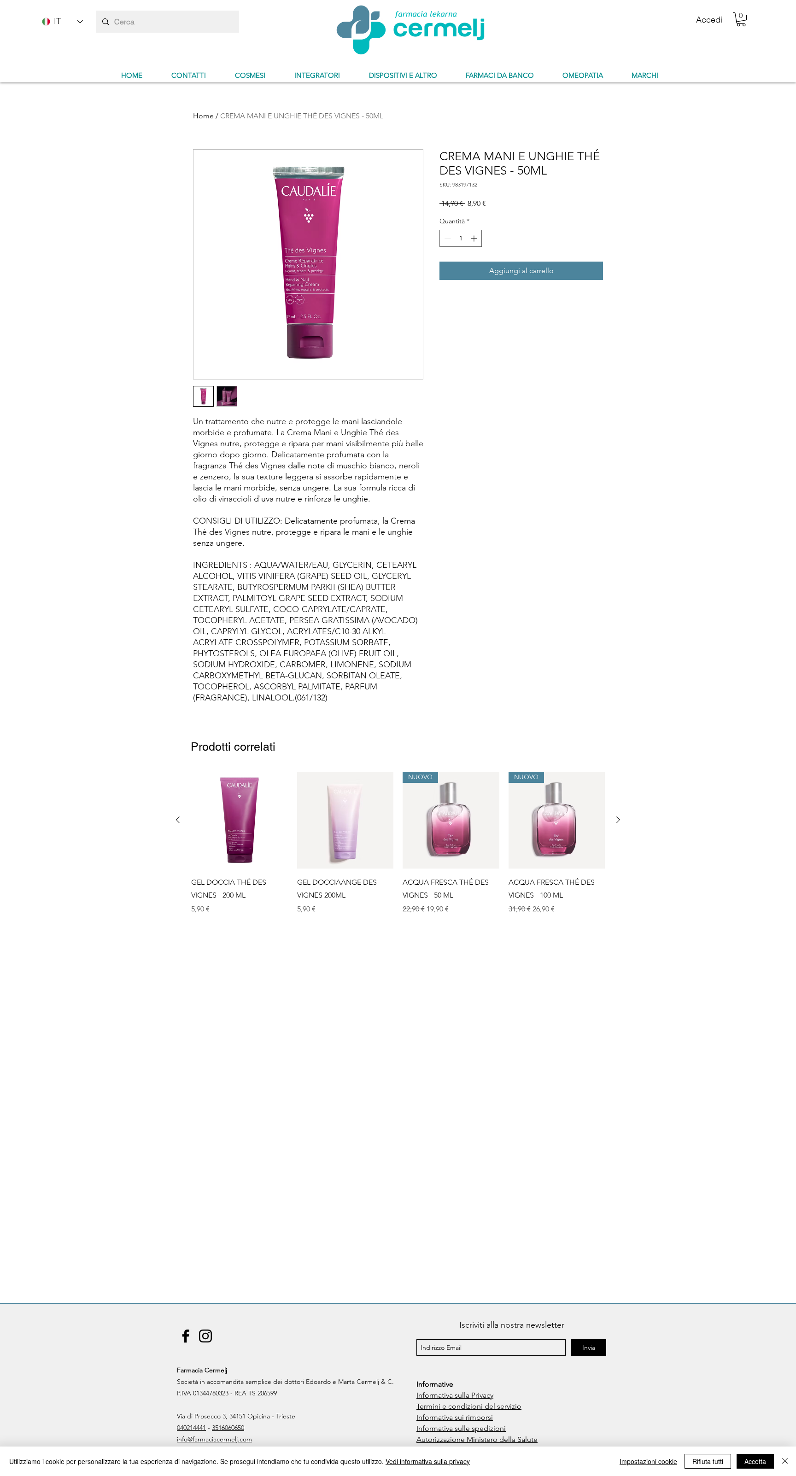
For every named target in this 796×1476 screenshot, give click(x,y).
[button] (741, 19)
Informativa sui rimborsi (454, 1417)
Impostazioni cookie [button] (648, 1461)
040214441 (191, 1427)
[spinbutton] (460, 238)
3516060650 (228, 1427)
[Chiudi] (784, 1461)
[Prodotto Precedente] (177, 819)
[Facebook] (185, 1336)
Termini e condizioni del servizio (468, 1406)
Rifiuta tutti (707, 1461)
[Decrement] (446, 238)
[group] (398, 849)
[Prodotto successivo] (618, 819)
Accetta (755, 1461)
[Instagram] (205, 1336)
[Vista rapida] (239, 820)
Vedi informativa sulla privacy (428, 1461)
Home (203, 115)
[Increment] (474, 238)
